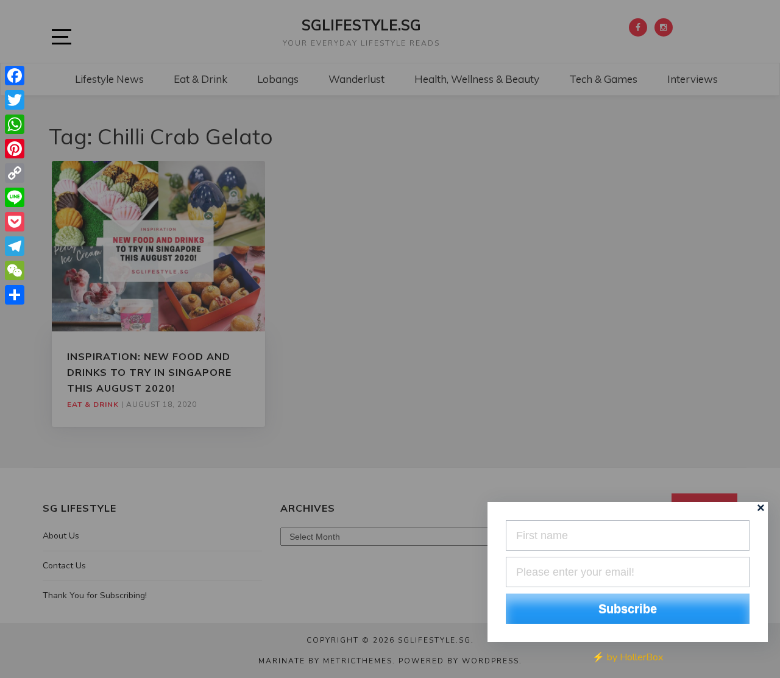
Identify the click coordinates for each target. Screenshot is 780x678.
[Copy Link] (14, 173)
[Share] (14, 295)
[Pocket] (14, 222)
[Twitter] (14, 100)
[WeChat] (14, 270)
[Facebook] (14, 75)
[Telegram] (14, 246)
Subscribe (627, 608)
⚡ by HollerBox (627, 657)
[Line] (14, 197)
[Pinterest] (14, 148)
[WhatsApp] (14, 124)
